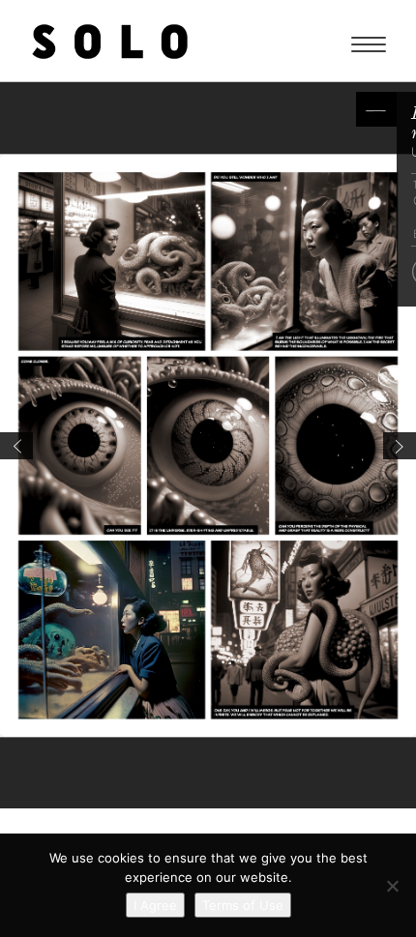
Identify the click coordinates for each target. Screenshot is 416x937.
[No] (391, 885)
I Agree (155, 905)
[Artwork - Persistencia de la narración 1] (399, 445)
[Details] (376, 109)
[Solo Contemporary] (110, 40)
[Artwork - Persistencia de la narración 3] (16, 445)
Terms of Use (242, 905)
